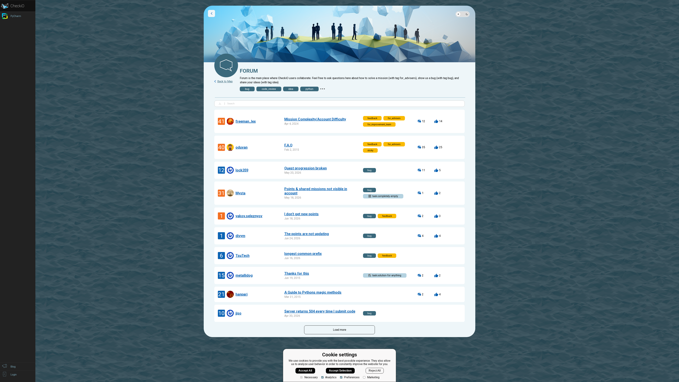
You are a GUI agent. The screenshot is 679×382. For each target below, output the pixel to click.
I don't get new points (301, 214)
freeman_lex (246, 121)
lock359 (242, 170)
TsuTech (242, 255)
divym (240, 236)
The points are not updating (306, 234)
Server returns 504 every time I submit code (319, 311)
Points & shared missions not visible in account (315, 191)
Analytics (330, 377)
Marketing (373, 377)
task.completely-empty (385, 196)
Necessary (311, 377)
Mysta (240, 193)
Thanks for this (296, 273)
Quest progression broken (305, 168)
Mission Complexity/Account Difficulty (315, 119)
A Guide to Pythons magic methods (312, 292)
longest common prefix (303, 253)
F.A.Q (288, 145)
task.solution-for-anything (386, 275)
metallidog (244, 275)
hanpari (242, 294)
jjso (238, 313)
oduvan (242, 147)
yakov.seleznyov (249, 216)
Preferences (351, 377)
